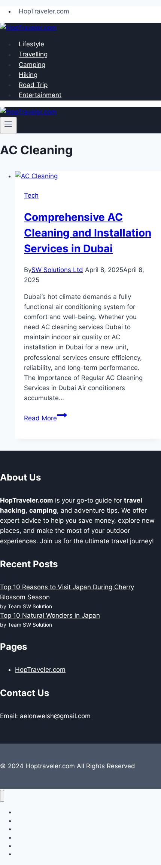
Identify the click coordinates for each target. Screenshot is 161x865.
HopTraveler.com (44, 11)
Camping (32, 64)
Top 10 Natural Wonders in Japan (50, 615)
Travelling (33, 54)
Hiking (28, 74)
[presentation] (88, 176)
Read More (45, 418)
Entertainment (40, 95)
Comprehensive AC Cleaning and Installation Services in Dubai (87, 233)
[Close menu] (2, 796)
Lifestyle (31, 44)
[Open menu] (8, 125)
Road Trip (33, 85)
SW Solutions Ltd (57, 270)
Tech (31, 195)
